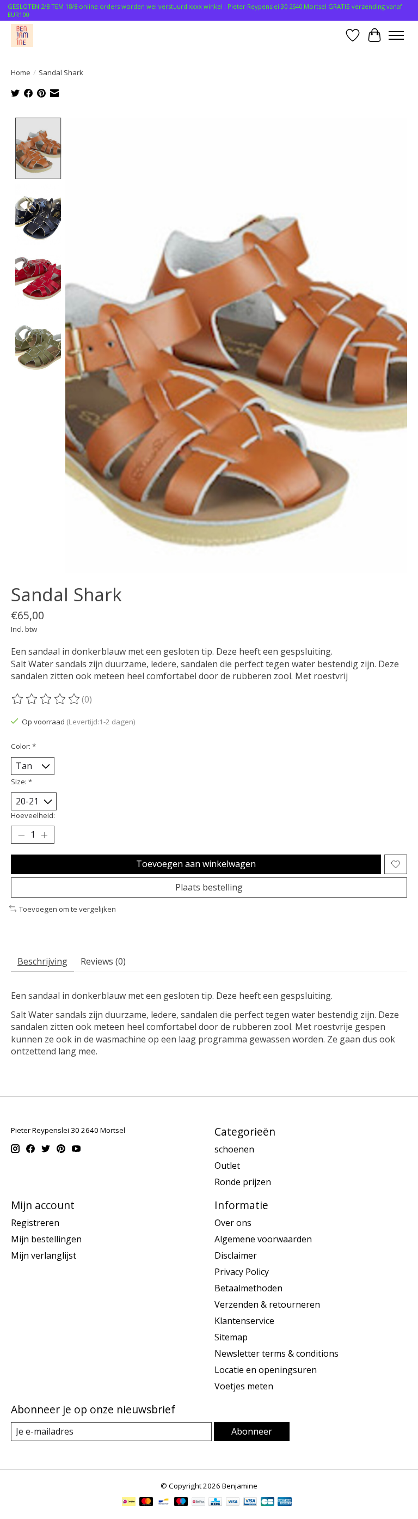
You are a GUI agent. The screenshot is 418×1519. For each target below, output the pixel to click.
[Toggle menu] (396, 35)
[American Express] (285, 1502)
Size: (21, 781)
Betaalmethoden (248, 1288)
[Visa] (233, 1502)
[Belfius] (198, 1502)
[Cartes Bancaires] (267, 1502)
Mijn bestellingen (46, 1239)
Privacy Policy (241, 1272)
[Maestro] (181, 1502)
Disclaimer (235, 1255)
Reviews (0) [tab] (103, 961)
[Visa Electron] (250, 1502)
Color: (23, 746)
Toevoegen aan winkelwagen (196, 864)
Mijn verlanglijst (43, 1255)
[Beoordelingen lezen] (46, 699)
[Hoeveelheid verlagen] (21, 835)
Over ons (232, 1223)
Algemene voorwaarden (263, 1239)
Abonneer (251, 1431)
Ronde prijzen (242, 1182)
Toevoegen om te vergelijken (67, 909)
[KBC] (215, 1502)
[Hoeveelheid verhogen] (44, 835)
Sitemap (231, 1337)
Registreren (35, 1223)
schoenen (234, 1149)
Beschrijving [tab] (42, 961)
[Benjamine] (22, 35)
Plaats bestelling (209, 887)
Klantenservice (244, 1321)
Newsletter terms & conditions (276, 1353)
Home (20, 72)
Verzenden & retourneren (267, 1304)
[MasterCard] (146, 1502)
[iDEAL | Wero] (129, 1502)
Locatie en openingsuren (265, 1370)
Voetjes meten (243, 1386)
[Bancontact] (163, 1502)
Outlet (227, 1166)
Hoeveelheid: (33, 815)
